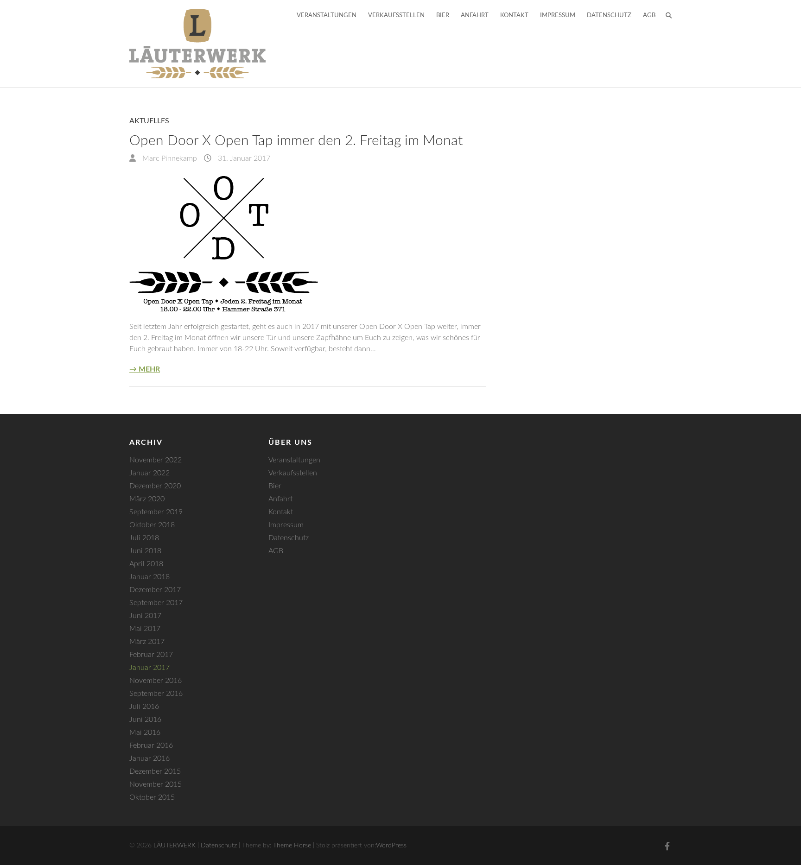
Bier (442, 16)
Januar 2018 (149, 577)
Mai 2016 (144, 732)
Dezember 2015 (155, 771)
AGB (649, 16)
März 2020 (147, 499)
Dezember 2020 (155, 486)
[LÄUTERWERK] (197, 43)
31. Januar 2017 (243, 158)
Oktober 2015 (152, 797)
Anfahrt (475, 16)
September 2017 (156, 602)
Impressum (557, 16)
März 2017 (147, 641)
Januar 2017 (149, 667)
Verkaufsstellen (396, 16)
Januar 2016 (149, 758)
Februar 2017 (151, 654)
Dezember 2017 (155, 590)
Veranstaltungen (326, 16)
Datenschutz (609, 16)
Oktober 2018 (152, 525)
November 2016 (155, 680)
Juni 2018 (145, 551)
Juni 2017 (145, 615)
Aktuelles (149, 121)
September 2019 (156, 512)
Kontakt (514, 16)
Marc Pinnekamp (168, 158)
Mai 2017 (144, 628)
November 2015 (155, 784)
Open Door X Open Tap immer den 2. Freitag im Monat (296, 141)
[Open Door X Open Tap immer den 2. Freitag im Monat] (307, 242)
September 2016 (156, 693)
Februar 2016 (151, 745)
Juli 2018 (144, 538)
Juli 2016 (144, 706)
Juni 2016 (145, 719)
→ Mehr (144, 369)
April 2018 (146, 564)
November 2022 (155, 460)
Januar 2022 (149, 473)
